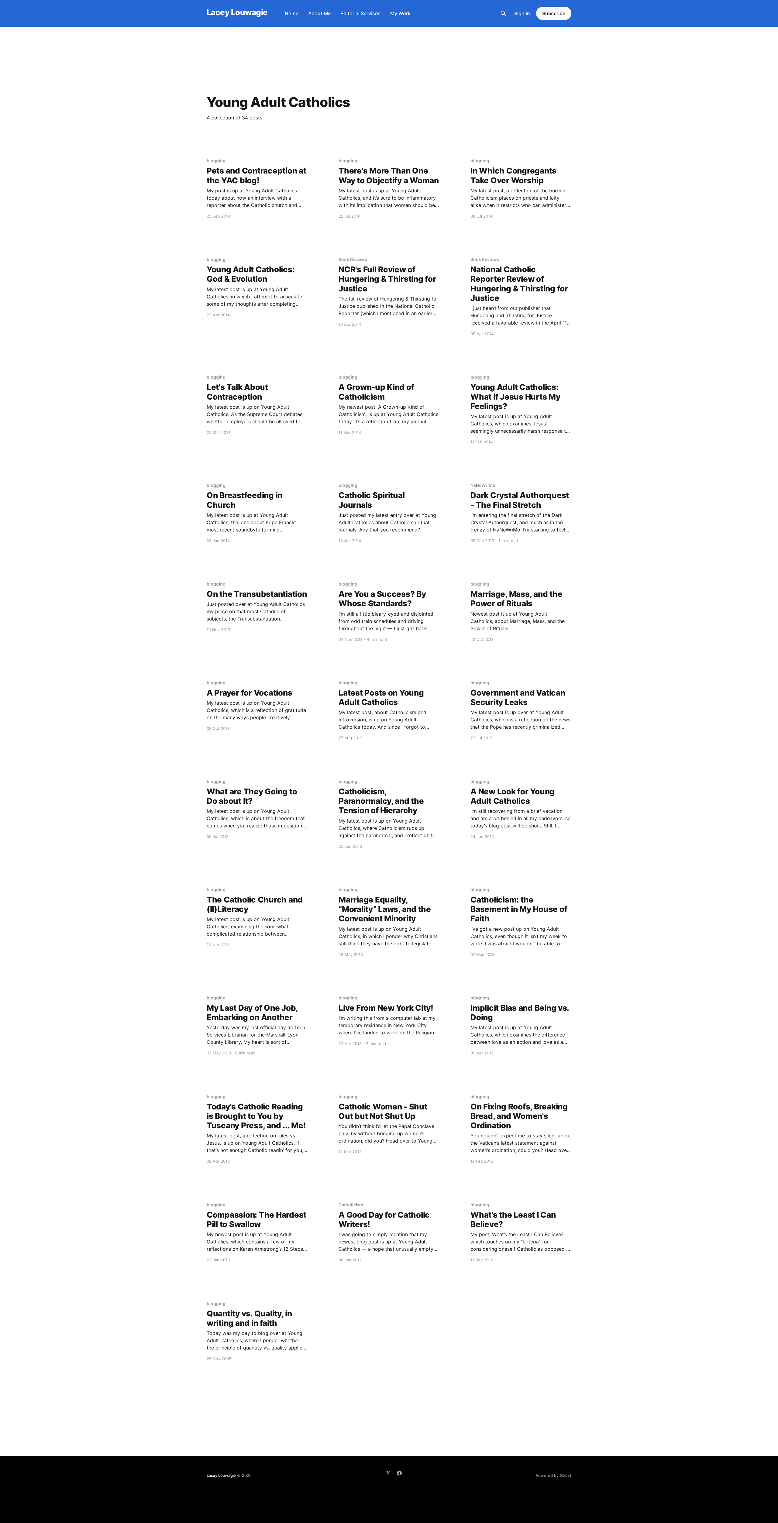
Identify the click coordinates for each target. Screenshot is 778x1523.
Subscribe (553, 13)
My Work (400, 13)
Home (291, 13)
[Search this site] (503, 13)
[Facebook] (399, 1473)
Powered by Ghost (553, 1475)
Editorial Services (360, 13)
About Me (319, 13)
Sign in (522, 13)
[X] (388, 1473)
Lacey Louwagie (237, 12)
